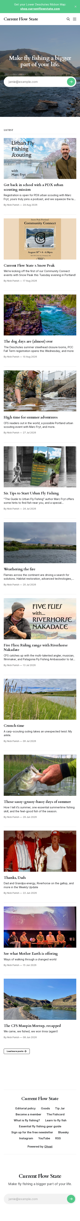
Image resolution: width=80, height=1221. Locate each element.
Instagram (26, 1138)
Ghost (48, 1146)
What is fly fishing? (27, 1120)
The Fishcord (56, 1114)
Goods (45, 1108)
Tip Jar (60, 1108)
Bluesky (63, 1132)
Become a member (28, 1114)
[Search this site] (68, 19)
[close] (76, 7)
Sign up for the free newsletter (32, 1132)
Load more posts (15, 1051)
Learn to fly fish (55, 1120)
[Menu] (75, 19)
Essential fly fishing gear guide (40, 1126)
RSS (58, 1138)
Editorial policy (25, 1108)
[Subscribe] (71, 82)
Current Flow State (21, 19)
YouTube (44, 1138)
